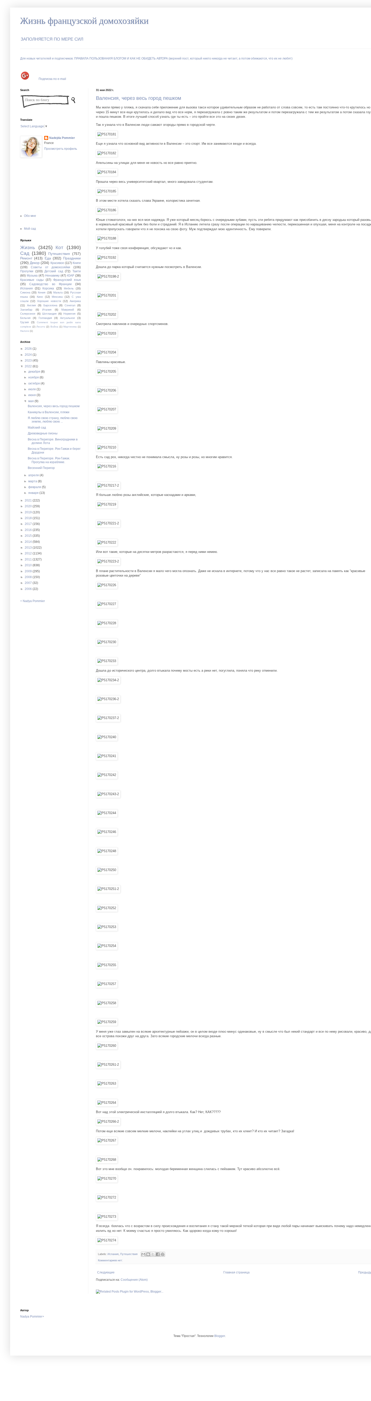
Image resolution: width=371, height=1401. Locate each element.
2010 (29, 565)
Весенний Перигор (41, 468)
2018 (29, 518)
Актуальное (67, 317)
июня (32, 395)
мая (31, 401)
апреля (34, 475)
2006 (29, 589)
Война (54, 326)
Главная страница (236, 1272)
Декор (35, 263)
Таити (76, 271)
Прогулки (26, 271)
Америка (75, 301)
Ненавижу (52, 275)
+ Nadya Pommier (32, 601)
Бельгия (25, 317)
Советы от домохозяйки (50, 267)
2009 (29, 571)
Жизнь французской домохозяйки (84, 21)
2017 (29, 524)
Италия (46, 309)
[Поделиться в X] (152, 1254)
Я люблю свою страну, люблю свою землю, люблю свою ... (52, 419)
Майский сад (37, 427)
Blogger (219, 1336)
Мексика (57, 296)
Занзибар (26, 309)
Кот (59, 247)
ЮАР (70, 275)
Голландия (45, 317)
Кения (41, 292)
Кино (40, 296)
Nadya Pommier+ (32, 1316)
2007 (29, 583)
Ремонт (26, 258)
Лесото (40, 326)
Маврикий (67, 309)
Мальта (58, 292)
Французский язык (67, 280)
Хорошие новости (49, 301)
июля (32, 389)
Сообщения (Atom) (134, 1279)
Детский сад (53, 271)
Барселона (50, 305)
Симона (25, 292)
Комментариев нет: (110, 1260)
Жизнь (27, 247)
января (33, 493)
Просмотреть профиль (60, 149)
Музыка (32, 275)
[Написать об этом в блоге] (148, 1254)
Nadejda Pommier (62, 138)
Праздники (72, 258)
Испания (113, 1254)
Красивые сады (32, 280)
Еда (48, 258)
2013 (29, 547)
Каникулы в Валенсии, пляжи (48, 412)
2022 (29, 366)
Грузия (24, 322)
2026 (29, 348)
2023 (29, 360)
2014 (29, 542)
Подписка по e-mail (52, 78)
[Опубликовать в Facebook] (157, 1254)
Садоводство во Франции (50, 284)
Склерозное (27, 313)
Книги (77, 263)
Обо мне (30, 216)
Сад (24, 253)
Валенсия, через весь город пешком (138, 98)
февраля (35, 487)
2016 (29, 530)
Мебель (69, 288)
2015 (29, 536)
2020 (29, 506)
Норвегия (69, 313)
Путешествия (129, 1254)
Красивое (57, 263)
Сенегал (70, 305)
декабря (34, 371)
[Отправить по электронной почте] (143, 1254)
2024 (29, 354)
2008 (29, 577)
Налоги (24, 331)
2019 (29, 512)
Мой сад (30, 228)
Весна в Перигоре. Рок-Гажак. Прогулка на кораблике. (49, 460)
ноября (34, 377)
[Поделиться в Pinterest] (162, 1254)
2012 (29, 553)
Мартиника (70, 326)
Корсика (48, 288)
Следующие (106, 1272)
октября (34, 383)
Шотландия (49, 313)
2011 (29, 559)
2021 (29, 500)
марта (33, 481)
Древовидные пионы (43, 433)
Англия (31, 305)
